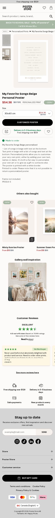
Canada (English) (28, 505)
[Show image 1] (6, 40)
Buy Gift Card (29, 478)
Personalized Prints (20, 31)
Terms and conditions (20, 486)
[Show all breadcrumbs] (5, 31)
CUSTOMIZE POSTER (27, 122)
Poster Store (33, 511)
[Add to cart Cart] (31, 239)
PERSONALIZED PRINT (32, 102)
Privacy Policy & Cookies (27, 490)
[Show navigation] (4, 8)
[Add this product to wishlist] (48, 131)
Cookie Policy (39, 486)
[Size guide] (6, 131)
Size (4, 108)
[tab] (44, 8)
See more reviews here (27, 372)
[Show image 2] (6, 54)
